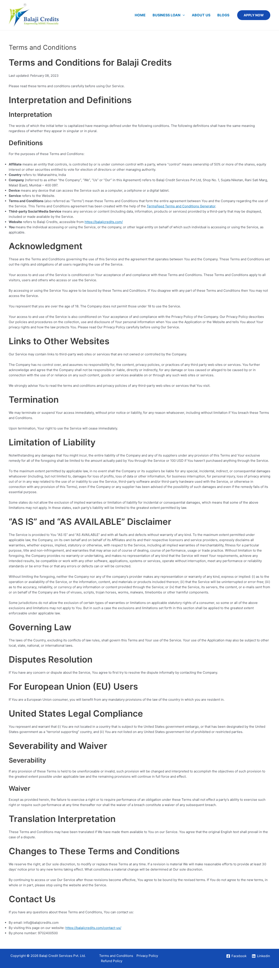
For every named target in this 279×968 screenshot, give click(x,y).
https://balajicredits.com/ (104, 222)
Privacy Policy (147, 956)
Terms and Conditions (116, 956)
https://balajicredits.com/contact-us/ (93, 928)
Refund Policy (111, 961)
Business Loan (166, 15)
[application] (182, 15)
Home (140, 15)
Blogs (223, 15)
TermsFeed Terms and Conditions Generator (181, 206)
